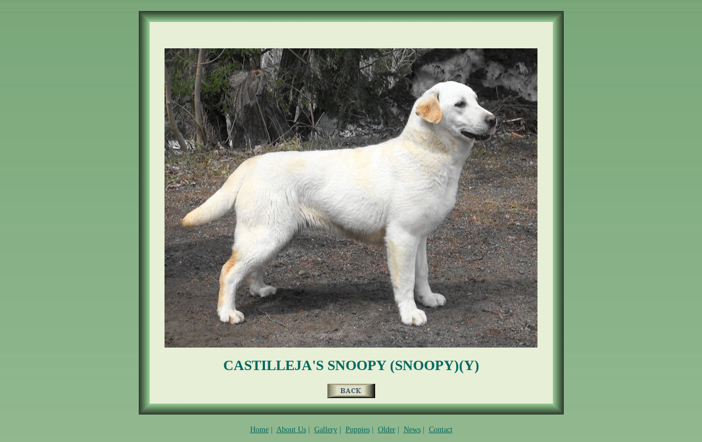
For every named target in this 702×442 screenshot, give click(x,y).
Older (386, 430)
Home (259, 430)
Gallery (325, 430)
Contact (440, 430)
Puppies (358, 430)
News (412, 430)
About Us (291, 430)
